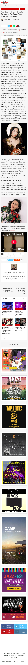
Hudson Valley (15, 653)
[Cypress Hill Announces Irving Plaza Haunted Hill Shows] (20, 306)
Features (5, 308)
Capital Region (6, 653)
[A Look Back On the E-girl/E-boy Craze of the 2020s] (20, 322)
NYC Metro (22, 653)
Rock (4, 324)
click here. (12, 230)
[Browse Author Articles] (14, 267)
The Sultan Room (18, 255)
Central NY (13, 655)
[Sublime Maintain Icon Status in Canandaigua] (7, 306)
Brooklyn (22, 9)
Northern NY (21, 655)
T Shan (12, 255)
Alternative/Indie (15, 9)
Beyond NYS (14, 657)
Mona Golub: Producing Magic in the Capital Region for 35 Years (20, 290)
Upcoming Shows (6, 9)
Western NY (7, 655)
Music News (4, 255)
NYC (8, 255)
